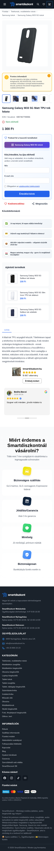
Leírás (6, 330)
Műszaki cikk (7, 698)
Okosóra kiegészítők (10, 672)
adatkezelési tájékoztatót (29, 186)
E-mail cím (9, 176)
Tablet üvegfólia (8, 683)
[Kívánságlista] (43, 4)
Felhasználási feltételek (11, 744)
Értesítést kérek (27, 194)
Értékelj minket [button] (32, 381)
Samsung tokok (8, 15)
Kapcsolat (6, 747)
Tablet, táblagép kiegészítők (13, 687)
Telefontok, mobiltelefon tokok (23, 11)
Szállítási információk (11, 733)
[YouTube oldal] (25, 778)
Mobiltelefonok (8, 705)
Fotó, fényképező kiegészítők (14, 713)
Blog (4, 751)
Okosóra (5, 701)
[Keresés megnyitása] (38, 4)
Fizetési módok (8, 736)
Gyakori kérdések (9, 755)
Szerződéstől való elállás (12, 762)
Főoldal (5, 11)
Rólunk (5, 729)
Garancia (6, 759)
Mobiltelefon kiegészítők (12, 668)
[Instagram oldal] (11, 778)
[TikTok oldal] (18, 778)
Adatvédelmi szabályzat (12, 740)
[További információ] (49, 75)
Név (6, 166)
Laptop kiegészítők (10, 676)
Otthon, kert (7, 716)
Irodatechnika (7, 694)
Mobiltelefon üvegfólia (11, 664)
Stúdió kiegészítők (9, 709)
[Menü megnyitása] (4, 4)
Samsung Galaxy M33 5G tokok (31, 15)
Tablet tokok (7, 679)
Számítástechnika (9, 690)
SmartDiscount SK (9, 766)
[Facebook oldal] (4, 778)
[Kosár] (49, 4)
